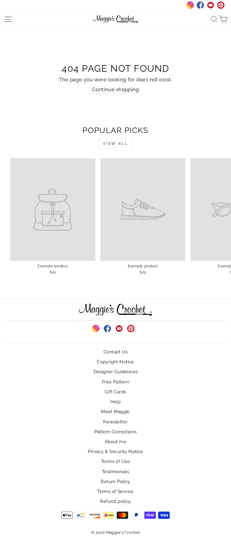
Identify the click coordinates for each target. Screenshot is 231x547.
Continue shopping (115, 89)
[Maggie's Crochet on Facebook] (107, 328)
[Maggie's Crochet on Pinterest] (130, 328)
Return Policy (115, 481)
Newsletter (115, 422)
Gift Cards (115, 392)
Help (115, 401)
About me (115, 441)
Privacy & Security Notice (115, 451)
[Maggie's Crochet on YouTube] (119, 328)
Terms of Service (115, 491)
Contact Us (115, 352)
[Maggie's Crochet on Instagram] (95, 328)
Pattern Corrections (115, 431)
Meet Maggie (115, 411)
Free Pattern (115, 382)
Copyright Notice (115, 362)
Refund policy (115, 501)
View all (115, 144)
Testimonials (115, 471)
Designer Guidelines (116, 371)
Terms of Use (115, 461)
